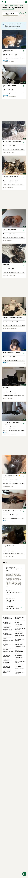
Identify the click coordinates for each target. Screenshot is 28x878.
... (18, 5)
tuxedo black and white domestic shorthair (7, 671)
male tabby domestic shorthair (19, 640)
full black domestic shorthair (19, 618)
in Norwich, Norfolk (8, 9)
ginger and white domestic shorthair (19, 658)
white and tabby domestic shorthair (19, 651)
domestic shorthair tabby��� (19, 636)
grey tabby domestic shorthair (19, 673)
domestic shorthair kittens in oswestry (7, 630)
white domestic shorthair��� (18, 654)
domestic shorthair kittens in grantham (7, 634)
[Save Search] (24, 874)
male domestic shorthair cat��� (7, 659)
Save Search (7, 20)
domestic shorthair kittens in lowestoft (7, 623)
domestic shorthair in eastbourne (8, 648)
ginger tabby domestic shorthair (20, 647)
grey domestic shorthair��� (6, 663)
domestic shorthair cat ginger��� (20, 629)
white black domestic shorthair (20, 662)
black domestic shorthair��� (18, 625)
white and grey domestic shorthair (19, 632)
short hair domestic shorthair (19, 669)
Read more (23, 17)
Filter (24, 13)
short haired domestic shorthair (20, 621)
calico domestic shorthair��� (6, 667)
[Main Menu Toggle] (2, 2)
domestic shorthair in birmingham (8, 641)
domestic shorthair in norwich (8, 637)
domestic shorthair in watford (8, 652)
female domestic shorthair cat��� (7, 656)
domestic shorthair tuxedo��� (19, 665)
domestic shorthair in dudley (8, 645)
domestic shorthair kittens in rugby (7, 626)
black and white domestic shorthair (19, 643)
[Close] (25, 24)
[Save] (23, 51)
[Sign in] (26, 2)
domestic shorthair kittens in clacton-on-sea (8, 618)
